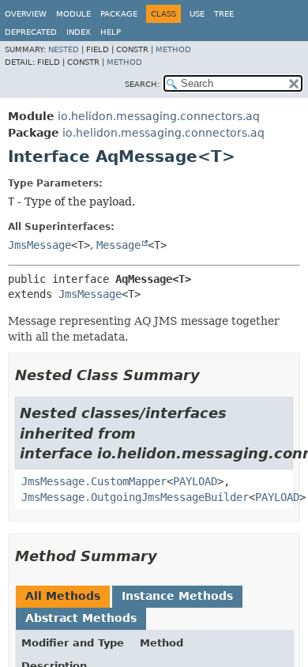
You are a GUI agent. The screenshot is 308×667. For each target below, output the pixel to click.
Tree (224, 13)
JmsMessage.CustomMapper (94, 481)
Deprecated (31, 32)
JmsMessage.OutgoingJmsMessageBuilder (135, 497)
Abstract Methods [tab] (81, 618)
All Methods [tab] (62, 596)
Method (173, 49)
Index (78, 32)
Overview (26, 13)
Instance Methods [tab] (177, 596)
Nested (63, 49)
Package (118, 13)
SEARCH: (142, 84)
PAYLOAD (195, 481)
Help (110, 32)
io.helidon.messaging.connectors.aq (159, 116)
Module (73, 13)
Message (118, 245)
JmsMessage (39, 245)
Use (197, 13)
